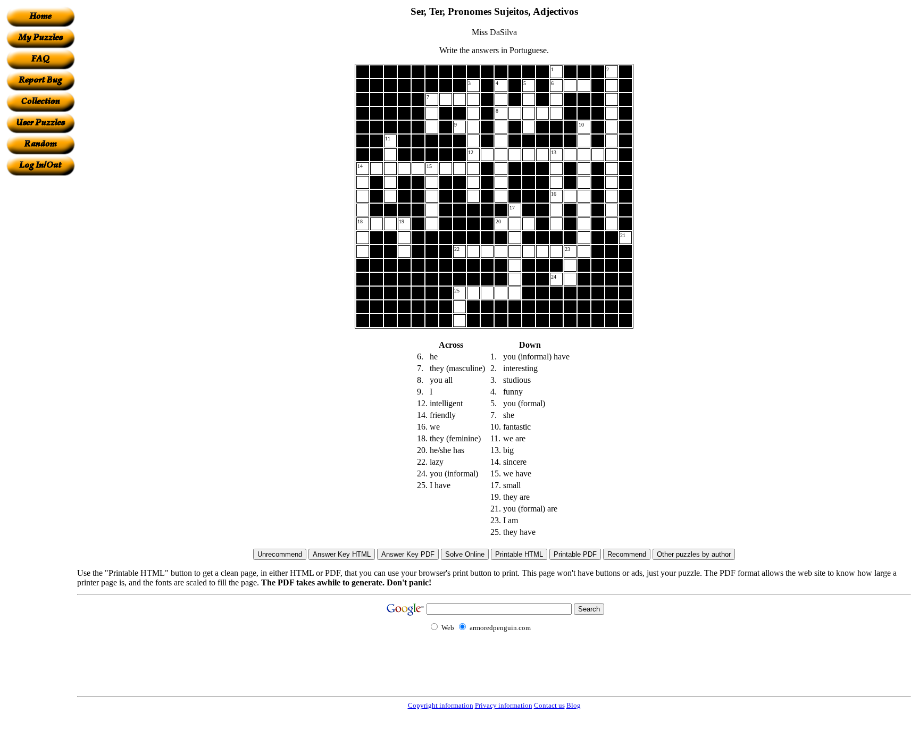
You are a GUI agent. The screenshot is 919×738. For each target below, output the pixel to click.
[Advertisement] (40, 335)
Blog (573, 705)
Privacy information (503, 705)
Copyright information (440, 705)
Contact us (549, 705)
